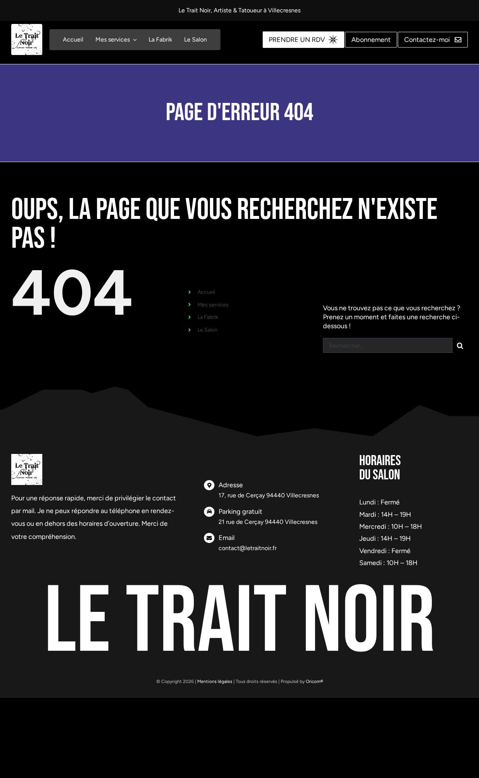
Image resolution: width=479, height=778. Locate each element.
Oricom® (314, 681)
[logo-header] (26, 27)
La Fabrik (208, 317)
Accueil (206, 292)
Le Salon (207, 330)
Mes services (213, 305)
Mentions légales (214, 681)
